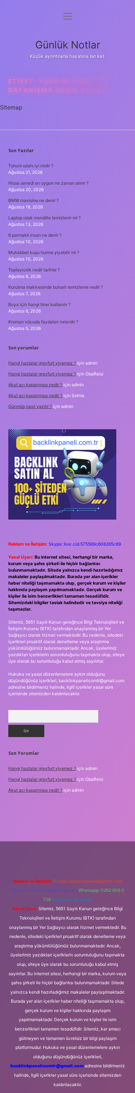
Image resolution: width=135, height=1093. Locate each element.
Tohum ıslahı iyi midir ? (30, 165)
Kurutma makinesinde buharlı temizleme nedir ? (55, 287)
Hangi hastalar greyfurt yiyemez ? (42, 363)
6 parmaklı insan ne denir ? (35, 235)
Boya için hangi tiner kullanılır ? (39, 304)
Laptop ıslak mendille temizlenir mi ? (44, 217)
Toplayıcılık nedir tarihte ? (34, 269)
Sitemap (11, 107)
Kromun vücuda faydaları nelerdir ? (43, 321)
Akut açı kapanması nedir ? (35, 384)
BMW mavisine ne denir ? (33, 200)
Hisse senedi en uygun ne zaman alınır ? (48, 183)
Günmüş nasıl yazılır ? (30, 406)
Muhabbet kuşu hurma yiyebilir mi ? (43, 252)
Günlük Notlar (67, 45)
